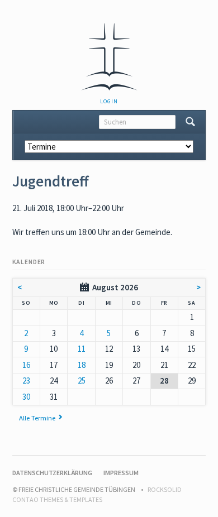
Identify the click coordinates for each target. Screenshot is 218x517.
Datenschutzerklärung (52, 472)
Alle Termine (37, 417)
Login (108, 101)
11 (82, 348)
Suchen (190, 122)
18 (82, 365)
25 (82, 380)
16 (26, 365)
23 (26, 380)
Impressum (121, 472)
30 (26, 396)
